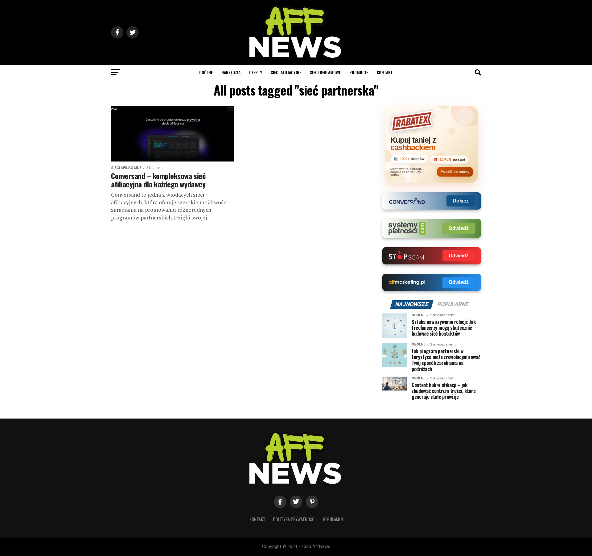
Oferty (255, 72)
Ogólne (206, 72)
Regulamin (333, 519)
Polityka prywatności (294, 519)
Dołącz (461, 200)
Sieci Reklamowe (325, 72)
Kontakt (385, 72)
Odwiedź (459, 228)
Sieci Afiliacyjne (286, 72)
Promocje (358, 72)
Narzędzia (230, 72)
